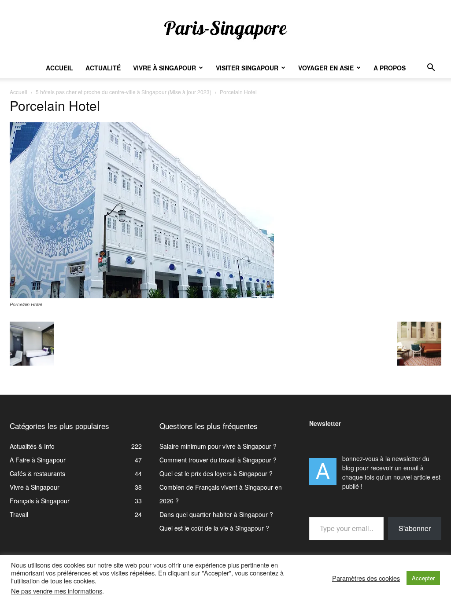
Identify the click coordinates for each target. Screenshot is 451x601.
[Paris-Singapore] (225, 29)
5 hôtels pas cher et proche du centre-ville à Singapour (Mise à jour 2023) (123, 91)
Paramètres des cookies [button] (366, 578)
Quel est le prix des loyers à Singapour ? (216, 473)
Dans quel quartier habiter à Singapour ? (216, 514)
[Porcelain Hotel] (142, 295)
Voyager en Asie (326, 67)
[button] (430, 68)
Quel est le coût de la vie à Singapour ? (214, 528)
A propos (389, 67)
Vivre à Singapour (164, 67)
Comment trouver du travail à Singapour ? (218, 459)
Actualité (103, 67)
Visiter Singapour (247, 67)
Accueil (59, 67)
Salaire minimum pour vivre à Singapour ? (218, 446)
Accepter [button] (423, 578)
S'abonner (415, 528)
